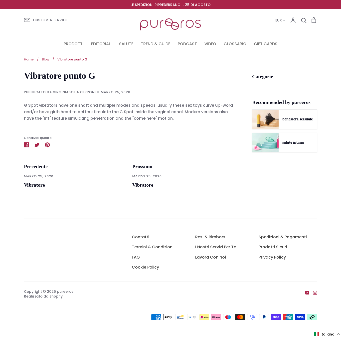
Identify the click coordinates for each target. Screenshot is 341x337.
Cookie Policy (145, 267)
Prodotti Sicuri (273, 247)
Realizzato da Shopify (43, 296)
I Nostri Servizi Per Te (215, 247)
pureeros (65, 291)
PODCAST (187, 44)
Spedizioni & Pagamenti (283, 237)
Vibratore (34, 185)
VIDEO (210, 44)
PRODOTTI (74, 44)
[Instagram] (313, 292)
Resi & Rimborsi (210, 237)
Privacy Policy (272, 257)
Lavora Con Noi (210, 257)
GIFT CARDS (265, 44)
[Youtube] (305, 292)
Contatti (140, 237)
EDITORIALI (101, 44)
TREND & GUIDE (155, 44)
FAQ (136, 257)
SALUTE (126, 44)
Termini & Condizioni (152, 247)
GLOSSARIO (235, 44)
